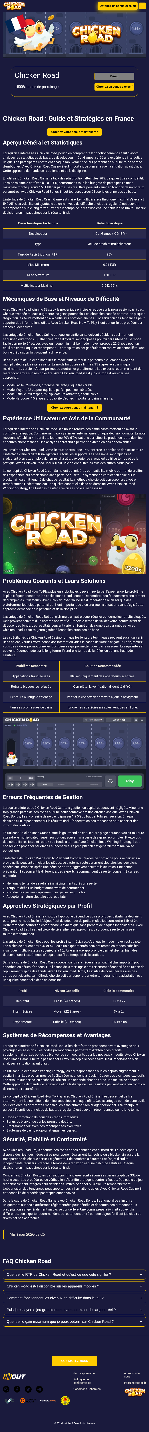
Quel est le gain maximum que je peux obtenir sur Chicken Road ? (60, 1322)
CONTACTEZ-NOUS (74, 1361)
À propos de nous (132, 1375)
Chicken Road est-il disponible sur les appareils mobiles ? (53, 1286)
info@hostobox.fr (135, 1383)
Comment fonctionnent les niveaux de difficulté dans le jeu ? (55, 1298)
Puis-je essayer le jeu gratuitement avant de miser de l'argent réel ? (61, 1310)
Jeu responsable (84, 1373)
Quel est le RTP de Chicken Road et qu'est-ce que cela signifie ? (59, 1274)
